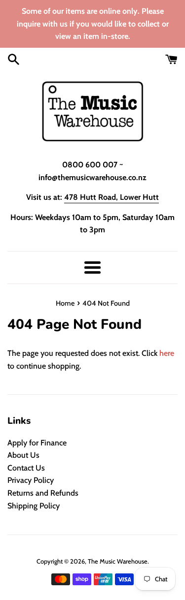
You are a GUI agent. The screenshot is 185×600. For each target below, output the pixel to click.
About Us (23, 455)
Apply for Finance (37, 442)
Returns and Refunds (42, 493)
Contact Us (26, 468)
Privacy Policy (30, 480)
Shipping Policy (33, 505)
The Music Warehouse (118, 561)
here (166, 353)
